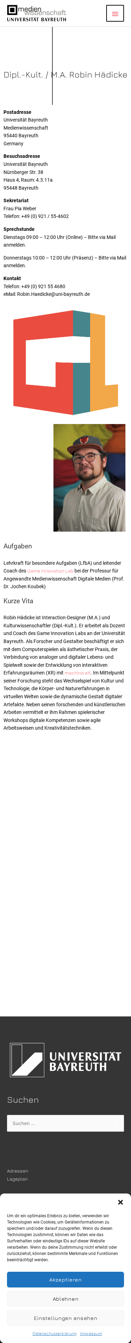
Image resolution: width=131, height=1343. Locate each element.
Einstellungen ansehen (65, 1318)
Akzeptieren (65, 1280)
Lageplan (17, 1179)
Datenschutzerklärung (54, 1333)
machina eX (77, 673)
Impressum (91, 1333)
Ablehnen (66, 1299)
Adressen (17, 1171)
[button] (120, 1202)
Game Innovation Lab (50, 571)
